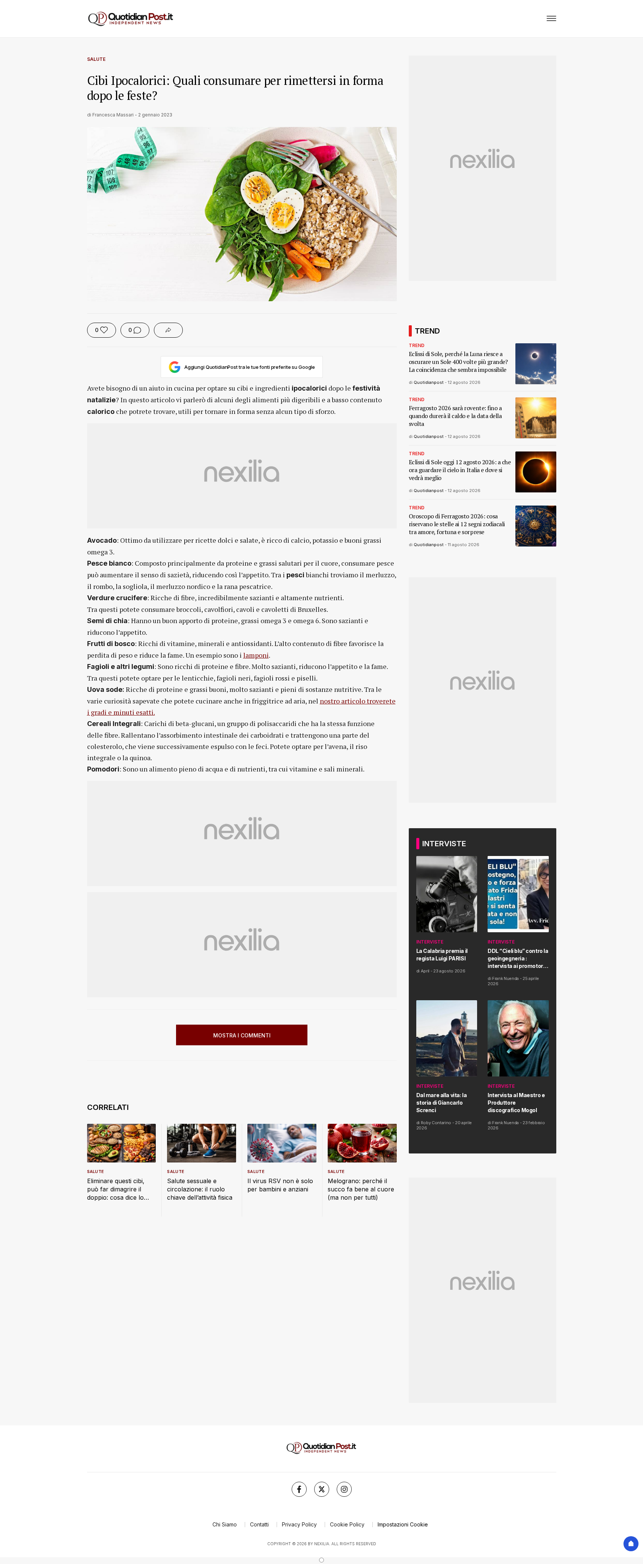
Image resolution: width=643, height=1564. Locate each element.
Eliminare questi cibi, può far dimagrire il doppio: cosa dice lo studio (116, 1189)
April (425, 971)
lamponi (256, 655)
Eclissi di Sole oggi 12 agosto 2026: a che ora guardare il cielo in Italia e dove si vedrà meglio (460, 470)
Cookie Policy (347, 1524)
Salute (96, 59)
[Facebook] (299, 1489)
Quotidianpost (429, 382)
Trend (417, 345)
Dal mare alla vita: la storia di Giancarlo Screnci (441, 1102)
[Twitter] (321, 1489)
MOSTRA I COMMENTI (242, 1035)
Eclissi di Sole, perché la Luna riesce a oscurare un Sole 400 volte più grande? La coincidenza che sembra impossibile (458, 362)
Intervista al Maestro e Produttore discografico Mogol (516, 1102)
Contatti (259, 1524)
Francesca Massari (113, 115)
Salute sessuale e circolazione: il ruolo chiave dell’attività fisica (199, 1189)
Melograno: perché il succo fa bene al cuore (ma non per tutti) (361, 1189)
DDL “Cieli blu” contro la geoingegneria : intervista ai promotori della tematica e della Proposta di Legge (518, 959)
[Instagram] (344, 1489)
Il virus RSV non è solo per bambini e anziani (280, 1185)
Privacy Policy (299, 1524)
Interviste (429, 942)
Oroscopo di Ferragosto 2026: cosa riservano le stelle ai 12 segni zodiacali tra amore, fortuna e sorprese (457, 524)
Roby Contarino (436, 1122)
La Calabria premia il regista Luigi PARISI (442, 955)
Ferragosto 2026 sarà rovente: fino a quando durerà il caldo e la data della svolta (455, 416)
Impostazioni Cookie (403, 1524)
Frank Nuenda (505, 978)
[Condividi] (168, 330)
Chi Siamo (224, 1524)
